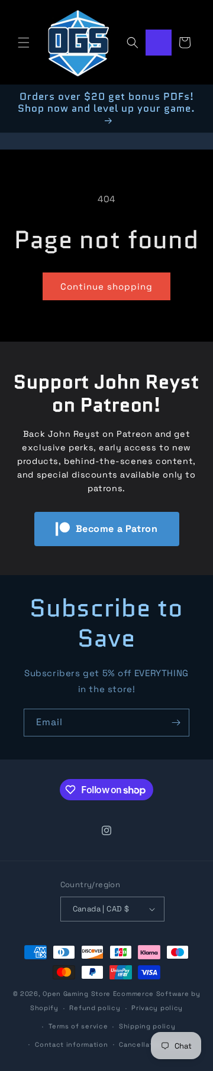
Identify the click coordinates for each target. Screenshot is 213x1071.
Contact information (71, 1044)
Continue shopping (106, 286)
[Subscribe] (176, 722)
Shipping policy (147, 1026)
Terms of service (78, 1026)
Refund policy (94, 1008)
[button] (24, 43)
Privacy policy (157, 1008)
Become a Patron (117, 528)
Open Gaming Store (77, 993)
